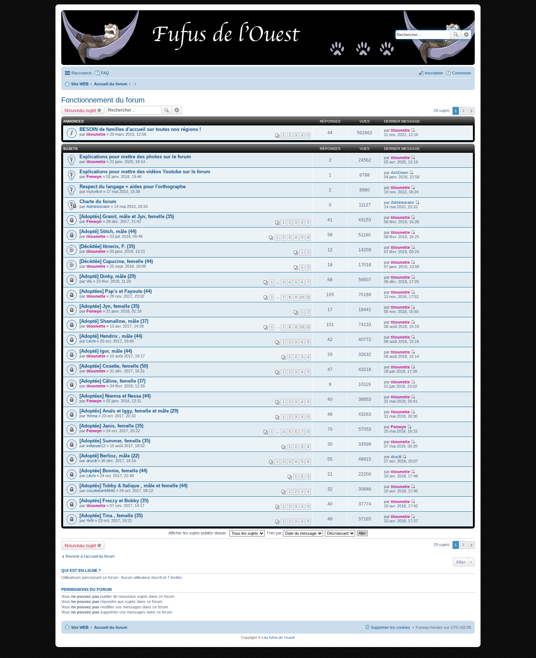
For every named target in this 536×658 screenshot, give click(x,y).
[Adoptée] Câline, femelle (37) (112, 381)
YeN (90, 520)
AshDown (399, 172)
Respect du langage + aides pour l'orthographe (132, 186)
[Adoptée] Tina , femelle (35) (111, 515)
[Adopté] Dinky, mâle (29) (107, 276)
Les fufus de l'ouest (278, 637)
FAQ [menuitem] (105, 73)
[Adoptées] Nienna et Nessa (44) (115, 396)
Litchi (91, 341)
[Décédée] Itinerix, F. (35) (107, 246)
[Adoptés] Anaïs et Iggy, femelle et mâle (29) (128, 411)
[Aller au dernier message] (413, 130)
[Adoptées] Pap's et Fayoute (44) (115, 291)
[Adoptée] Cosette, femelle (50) (113, 366)
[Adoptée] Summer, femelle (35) (114, 441)
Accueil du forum (110, 627)
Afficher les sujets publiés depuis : (198, 533)
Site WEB (80, 627)
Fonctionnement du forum (103, 100)
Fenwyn (94, 176)
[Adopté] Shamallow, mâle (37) (113, 321)
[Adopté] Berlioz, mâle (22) (109, 455)
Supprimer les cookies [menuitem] (390, 627)
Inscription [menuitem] (434, 73)
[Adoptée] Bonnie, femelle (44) (113, 470)
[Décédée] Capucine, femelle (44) (116, 261)
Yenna (91, 416)
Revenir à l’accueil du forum (90, 556)
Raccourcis (81, 73)
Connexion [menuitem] (461, 73)
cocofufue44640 (100, 490)
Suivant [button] (471, 111)
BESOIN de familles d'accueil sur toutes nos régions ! (140, 129)
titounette (95, 134)
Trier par (275, 533)
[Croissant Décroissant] (340, 533)
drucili (91, 460)
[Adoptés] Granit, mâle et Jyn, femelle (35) (126, 216)
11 (308, 297)
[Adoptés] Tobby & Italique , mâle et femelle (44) (133, 485)
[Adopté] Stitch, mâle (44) (107, 231)
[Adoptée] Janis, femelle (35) (111, 426)
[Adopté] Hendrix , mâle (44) (110, 336)
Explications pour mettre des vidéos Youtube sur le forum (144, 171)
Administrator (98, 206)
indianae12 (95, 446)
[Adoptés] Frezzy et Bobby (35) (113, 500)
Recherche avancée (466, 34)
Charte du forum (97, 201)
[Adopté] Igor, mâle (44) (105, 351)
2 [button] (463, 111)
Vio (89, 281)
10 (302, 297)
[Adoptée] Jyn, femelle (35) (109, 306)
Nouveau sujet (80, 110)
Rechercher (455, 34)
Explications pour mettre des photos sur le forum (135, 156)
